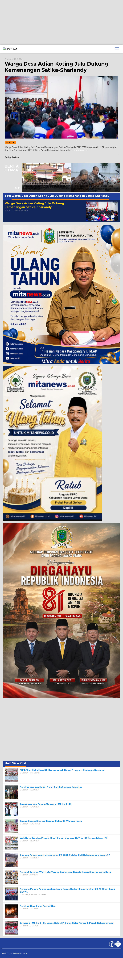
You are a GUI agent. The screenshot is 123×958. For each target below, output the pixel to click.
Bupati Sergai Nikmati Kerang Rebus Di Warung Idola (51, 821)
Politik (10, 142)
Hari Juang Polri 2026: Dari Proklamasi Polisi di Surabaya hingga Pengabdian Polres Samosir (45, 185)
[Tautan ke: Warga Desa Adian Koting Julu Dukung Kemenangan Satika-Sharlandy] (61, 107)
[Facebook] (111, 944)
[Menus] (117, 49)
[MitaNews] (10, 48)
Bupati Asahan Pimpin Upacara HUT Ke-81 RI (45, 804)
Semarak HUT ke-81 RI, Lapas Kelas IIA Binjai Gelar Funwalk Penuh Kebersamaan (67, 923)
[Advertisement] (61, 22)
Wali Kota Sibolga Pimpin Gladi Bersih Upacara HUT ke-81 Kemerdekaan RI (63, 838)
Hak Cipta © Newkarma (14, 953)
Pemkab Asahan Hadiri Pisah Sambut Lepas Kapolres (51, 787)
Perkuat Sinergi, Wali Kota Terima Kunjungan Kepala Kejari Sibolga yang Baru (65, 872)
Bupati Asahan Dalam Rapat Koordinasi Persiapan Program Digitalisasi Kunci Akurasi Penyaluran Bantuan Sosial (94, 185)
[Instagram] (118, 944)
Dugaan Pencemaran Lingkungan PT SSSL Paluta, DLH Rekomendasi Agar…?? (65, 855)
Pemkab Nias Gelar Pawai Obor (38, 906)
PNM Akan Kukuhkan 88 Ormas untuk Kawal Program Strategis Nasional (62, 770)
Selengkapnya (78, 150)
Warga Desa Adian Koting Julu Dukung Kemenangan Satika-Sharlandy (56, 67)
